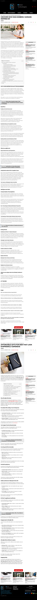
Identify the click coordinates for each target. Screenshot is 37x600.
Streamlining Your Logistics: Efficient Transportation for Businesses (30, 52)
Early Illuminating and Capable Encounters (10, 65)
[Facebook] (29, 22)
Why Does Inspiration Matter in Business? (9, 62)
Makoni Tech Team (15, 22)
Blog (26, 63)
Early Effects (5, 63)
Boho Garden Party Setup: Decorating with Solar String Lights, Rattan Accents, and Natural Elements (30, 65)
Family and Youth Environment (8, 64)
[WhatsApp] (35, 22)
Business (4, 15)
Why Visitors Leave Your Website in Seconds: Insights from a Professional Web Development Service (30, 58)
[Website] (5, 595)
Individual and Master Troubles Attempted (10, 75)
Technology (27, 56)
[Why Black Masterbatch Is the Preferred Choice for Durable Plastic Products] (6, 331)
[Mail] (3, 0)
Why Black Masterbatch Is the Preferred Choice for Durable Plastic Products (30, 45)
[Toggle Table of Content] (22, 61)
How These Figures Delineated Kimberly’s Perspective (11, 72)
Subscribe (33, 590)
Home (1, 15)
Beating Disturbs (5, 74)
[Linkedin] (2, 0)
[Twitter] (4, 0)
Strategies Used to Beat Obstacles (9, 76)
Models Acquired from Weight (8, 77)
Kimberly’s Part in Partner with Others (9, 79)
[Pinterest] (33, 22)
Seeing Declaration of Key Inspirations (9, 71)
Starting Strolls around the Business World (10, 66)
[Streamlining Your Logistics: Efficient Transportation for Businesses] (18, 331)
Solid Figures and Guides (7, 70)
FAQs (3, 83)
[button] (33, 7)
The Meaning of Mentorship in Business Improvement (11, 73)
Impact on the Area (6, 78)
